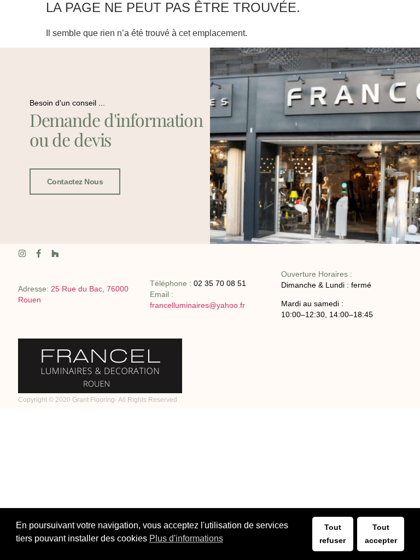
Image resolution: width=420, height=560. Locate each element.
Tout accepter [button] (381, 534)
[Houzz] (55, 253)
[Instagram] (22, 253)
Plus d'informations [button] (186, 538)
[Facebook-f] (38, 253)
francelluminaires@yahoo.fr (197, 305)
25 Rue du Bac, (79, 288)
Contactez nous (75, 181)
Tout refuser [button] (332, 534)
